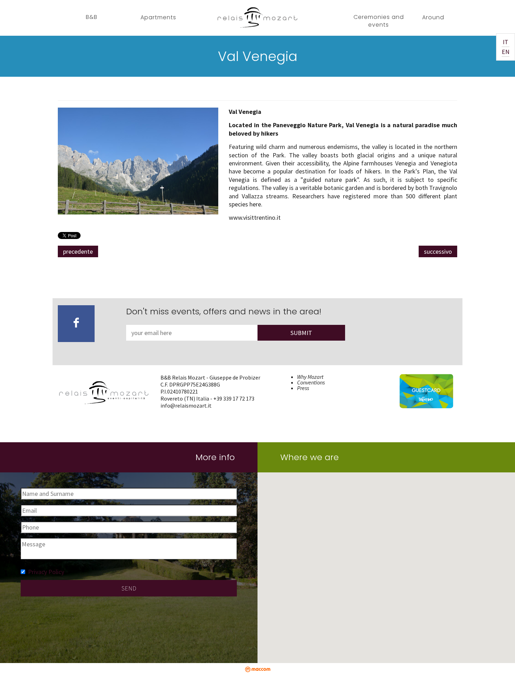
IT (505, 42)
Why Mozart (310, 376)
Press (303, 387)
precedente (78, 251)
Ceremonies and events (378, 21)
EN (505, 52)
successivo (438, 251)
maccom (257, 669)
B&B (91, 17)
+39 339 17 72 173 (233, 398)
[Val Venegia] (138, 160)
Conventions (311, 382)
